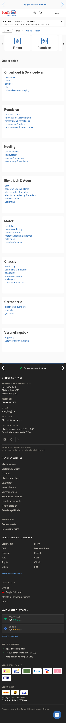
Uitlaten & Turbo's (13, 232)
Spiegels (9, 310)
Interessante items (10, 529)
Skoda (5, 567)
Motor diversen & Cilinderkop (18, 236)
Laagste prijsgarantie (11, 501)
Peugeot (6, 553)
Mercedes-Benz (41, 549)
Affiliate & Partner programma (16, 597)
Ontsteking (10, 226)
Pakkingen (10, 239)
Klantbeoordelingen (11, 478)
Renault (37, 553)
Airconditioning (12, 151)
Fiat (36, 567)
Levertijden (7, 483)
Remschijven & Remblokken (18, 121)
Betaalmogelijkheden (11, 510)
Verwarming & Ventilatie (16, 161)
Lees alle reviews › (10, 636)
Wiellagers (10, 279)
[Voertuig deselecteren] (61, 21)
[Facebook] (4, 439)
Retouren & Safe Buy (12, 497)
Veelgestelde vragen (11, 469)
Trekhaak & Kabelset (14, 282)
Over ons (6, 588)
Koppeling (9, 337)
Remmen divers (12, 114)
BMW (37, 544)
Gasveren (9, 313)
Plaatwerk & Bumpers (15, 307)
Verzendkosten (9, 487)
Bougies (9, 84)
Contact (5, 602)
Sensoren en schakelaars (17, 189)
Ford (4, 558)
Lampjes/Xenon (12, 198)
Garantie (6, 474)
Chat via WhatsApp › (11, 420)
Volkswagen (7, 544)
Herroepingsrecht (34, 709)
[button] (4, 4)
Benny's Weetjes (9, 524)
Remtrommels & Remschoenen (19, 127)
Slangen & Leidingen (14, 158)
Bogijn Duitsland (11, 592)
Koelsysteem (11, 155)
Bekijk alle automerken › (12, 574)
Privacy (24, 709)
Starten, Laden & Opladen (16, 192)
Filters (7, 80)
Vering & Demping (13, 276)
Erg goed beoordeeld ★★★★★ (35, 5)
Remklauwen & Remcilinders (18, 118)
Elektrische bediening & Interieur (20, 195)
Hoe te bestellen (9, 506)
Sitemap (46, 709)
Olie (6, 87)
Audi (4, 549)
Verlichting (10, 202)
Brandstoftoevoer (13, 242)
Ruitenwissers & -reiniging (17, 90)
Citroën (37, 562)
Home (17, 31)
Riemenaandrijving (13, 229)
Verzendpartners (9, 492)
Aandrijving (10, 266)
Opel (36, 558)
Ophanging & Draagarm (16, 269)
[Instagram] (11, 439)
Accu (7, 186)
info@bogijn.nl (8, 411)
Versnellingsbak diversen (17, 341)
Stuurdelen (10, 273)
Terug (8, 31)
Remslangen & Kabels (15, 124)
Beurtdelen (10, 77)
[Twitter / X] (18, 439)
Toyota (5, 562)
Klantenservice (9, 464)
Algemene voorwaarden (10, 709)
